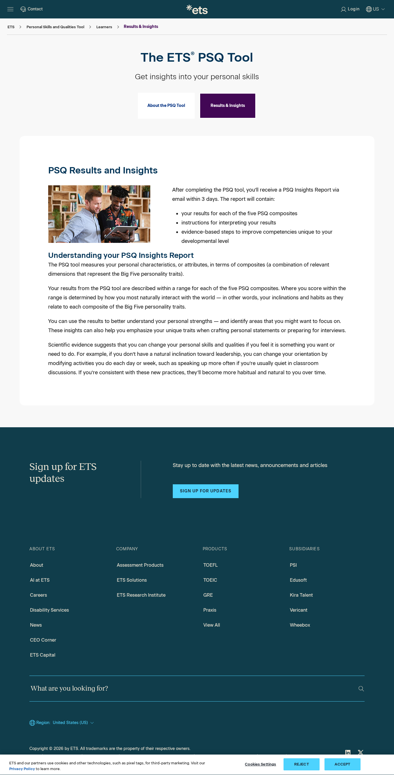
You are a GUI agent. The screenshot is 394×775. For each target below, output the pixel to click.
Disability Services (49, 610)
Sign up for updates (205, 491)
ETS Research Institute (141, 595)
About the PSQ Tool (166, 105)
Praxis (209, 610)
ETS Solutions (132, 580)
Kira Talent (301, 595)
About (36, 565)
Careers (38, 595)
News (36, 625)
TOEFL (210, 565)
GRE (208, 595)
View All (211, 625)
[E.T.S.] (197, 9)
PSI (293, 565)
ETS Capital (42, 655)
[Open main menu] (10, 9)
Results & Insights (228, 105)
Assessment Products (140, 565)
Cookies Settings (260, 764)
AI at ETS (40, 580)
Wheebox (300, 625)
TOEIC (210, 580)
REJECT (301, 764)
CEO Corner (43, 640)
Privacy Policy (22, 769)
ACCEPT (342, 764)
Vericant (298, 610)
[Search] (361, 688)
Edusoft (298, 580)
